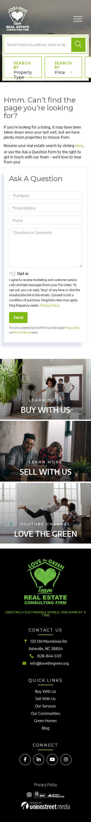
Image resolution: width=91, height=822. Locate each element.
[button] (78, 45)
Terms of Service (22, 332)
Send (18, 317)
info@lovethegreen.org (49, 663)
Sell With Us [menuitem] (45, 698)
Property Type (23, 74)
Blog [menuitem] (45, 728)
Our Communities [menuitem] (45, 713)
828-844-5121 (49, 656)
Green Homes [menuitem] (45, 720)
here (79, 145)
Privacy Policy (49, 305)
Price (60, 72)
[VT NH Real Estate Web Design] (45, 805)
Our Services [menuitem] (45, 706)
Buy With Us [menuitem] (45, 691)
